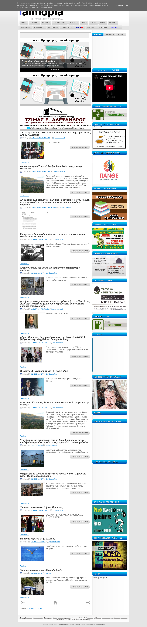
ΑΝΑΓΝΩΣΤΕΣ (35, 542)
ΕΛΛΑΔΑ (54, 207)
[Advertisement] (109, 52)
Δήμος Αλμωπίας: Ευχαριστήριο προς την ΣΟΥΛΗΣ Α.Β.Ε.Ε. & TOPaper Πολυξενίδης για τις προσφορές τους (52, 338)
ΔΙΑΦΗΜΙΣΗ (110, 34)
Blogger (88, 619)
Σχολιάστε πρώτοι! (59, 138)
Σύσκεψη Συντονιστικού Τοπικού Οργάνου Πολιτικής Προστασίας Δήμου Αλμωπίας (55, 133)
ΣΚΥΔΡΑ (39, 445)
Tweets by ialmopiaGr (99, 578)
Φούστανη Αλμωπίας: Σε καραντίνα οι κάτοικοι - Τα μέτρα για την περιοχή (54, 403)
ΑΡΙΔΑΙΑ (41, 138)
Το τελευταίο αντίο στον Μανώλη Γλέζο (41, 570)
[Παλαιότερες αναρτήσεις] (88, 604)
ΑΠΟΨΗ (40, 309)
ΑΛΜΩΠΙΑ (34, 138)
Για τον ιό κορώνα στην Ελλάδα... (37, 538)
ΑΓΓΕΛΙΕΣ (121, 34)
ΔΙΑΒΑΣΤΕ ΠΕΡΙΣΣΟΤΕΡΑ (80, 147)
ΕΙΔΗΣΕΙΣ (47, 138)
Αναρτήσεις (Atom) (35, 608)
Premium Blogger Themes (82, 624)
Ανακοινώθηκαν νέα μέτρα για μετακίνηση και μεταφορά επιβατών (50, 268)
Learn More (118, 5)
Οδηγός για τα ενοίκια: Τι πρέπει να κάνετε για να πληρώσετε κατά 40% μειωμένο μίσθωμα (53, 474)
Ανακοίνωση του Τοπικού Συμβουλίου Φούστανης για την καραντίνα (51, 167)
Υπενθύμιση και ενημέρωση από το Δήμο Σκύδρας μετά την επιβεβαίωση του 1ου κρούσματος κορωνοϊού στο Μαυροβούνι (54, 441)
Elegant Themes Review (98, 624)
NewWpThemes (53, 624)
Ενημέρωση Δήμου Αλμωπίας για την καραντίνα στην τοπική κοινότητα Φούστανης (53, 235)
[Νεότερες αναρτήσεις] (23, 604)
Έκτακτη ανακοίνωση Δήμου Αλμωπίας (41, 507)
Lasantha (71, 624)
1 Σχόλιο (48, 573)
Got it (128, 5)
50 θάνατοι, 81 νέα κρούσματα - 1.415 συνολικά (44, 371)
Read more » (24, 162)
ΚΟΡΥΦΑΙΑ (98, 34)
